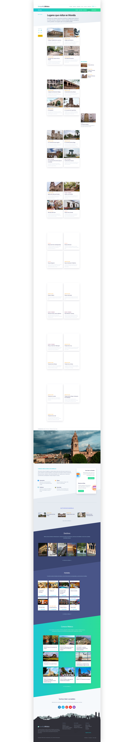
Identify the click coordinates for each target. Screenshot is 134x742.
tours (82, 6)
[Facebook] (39, 30)
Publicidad (86, 737)
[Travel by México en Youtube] (70, 707)
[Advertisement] (88, 95)
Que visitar (40, 14)
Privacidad (90, 737)
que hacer (80, 10)
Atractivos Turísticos (77, 725)
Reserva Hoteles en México (67, 727)
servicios (84, 10)
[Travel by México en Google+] (66, 707)
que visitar (89, 10)
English (93, 6)
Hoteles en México (65, 726)
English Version (88, 732)
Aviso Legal (94, 737)
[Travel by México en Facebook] (59, 707)
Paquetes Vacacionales (78, 727)
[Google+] (39, 33)
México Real (87, 725)
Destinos (47, 429)
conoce (85, 6)
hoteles (70, 6)
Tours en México (77, 726)
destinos (74, 6)
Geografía (87, 728)
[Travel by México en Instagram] (74, 707)
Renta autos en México (66, 728)
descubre (89, 6)
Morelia (40, 10)
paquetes (78, 6)
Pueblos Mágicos (88, 726)
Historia (86, 727)
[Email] (41, 33)
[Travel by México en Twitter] (63, 707)
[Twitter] (41, 30)
